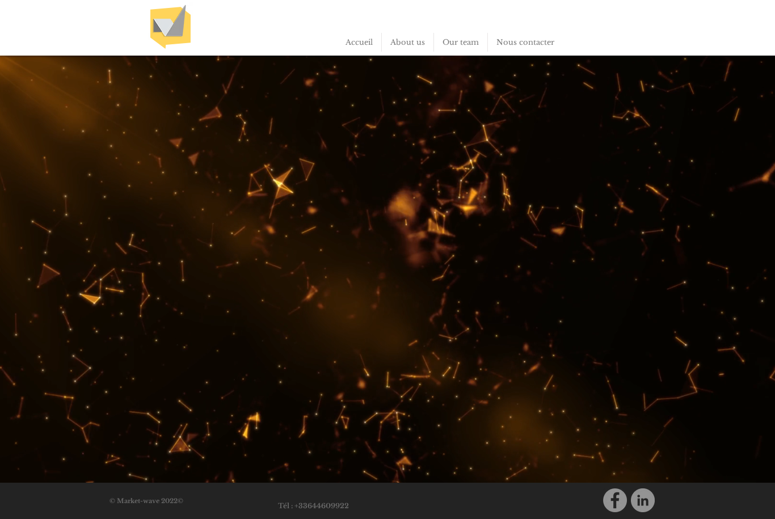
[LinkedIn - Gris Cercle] (643, 500)
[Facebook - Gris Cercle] (615, 500)
